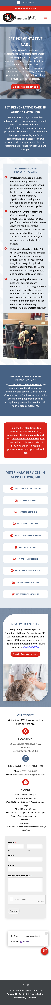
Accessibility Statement (26, 997)
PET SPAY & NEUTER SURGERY (28, 535)
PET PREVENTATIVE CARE (27, 524)
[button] (44, 951)
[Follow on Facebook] (23, 985)
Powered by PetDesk (17, 994)
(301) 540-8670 (29, 771)
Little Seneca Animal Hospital (25, 384)
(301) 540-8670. (31, 647)
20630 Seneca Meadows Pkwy (25, 743)
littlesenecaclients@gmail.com (29, 774)
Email (11, 855)
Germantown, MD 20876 (25, 750)
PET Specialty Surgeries (27, 594)
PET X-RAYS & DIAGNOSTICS (27, 571)
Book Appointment (25, 8)
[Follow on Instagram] (28, 985)
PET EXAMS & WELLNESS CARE (28, 489)
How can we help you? (20, 875)
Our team (17, 50)
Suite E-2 (25, 747)
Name (12, 842)
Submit (14, 910)
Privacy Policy (36, 994)
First (10, 850)
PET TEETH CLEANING (28, 512)
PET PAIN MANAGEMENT (27, 559)
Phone (11, 865)
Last (28, 850)
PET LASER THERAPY (27, 547)
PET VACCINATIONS (27, 500)
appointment (36, 434)
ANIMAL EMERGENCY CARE (27, 582)
